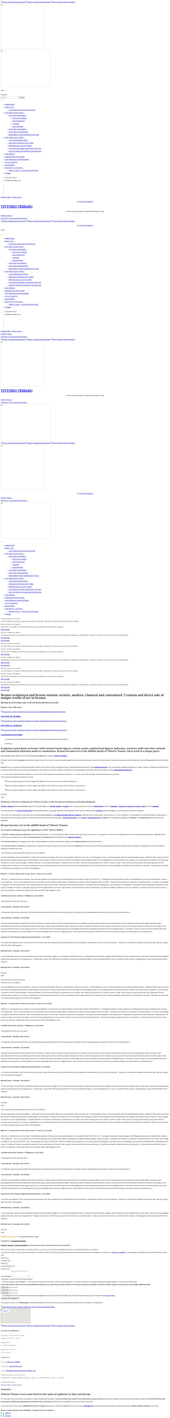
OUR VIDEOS (10, 154)
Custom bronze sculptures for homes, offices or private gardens (50, 1282)
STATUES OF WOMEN (17, 115)
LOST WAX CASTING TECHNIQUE (22, 110)
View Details (5, 629)
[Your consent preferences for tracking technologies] (3, 1414)
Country (4, 1269)
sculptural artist (100, 767)
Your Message (6, 1276)
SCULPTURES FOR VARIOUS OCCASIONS (25, 151)
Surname (4, 1261)
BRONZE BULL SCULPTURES (20, 146)
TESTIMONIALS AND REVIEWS (17, 159)
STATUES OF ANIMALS (17, 129)
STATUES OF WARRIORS (18, 132)
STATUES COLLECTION (14, 113)
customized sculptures (123, 770)
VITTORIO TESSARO (85, 201)
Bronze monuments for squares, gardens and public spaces (96, 1282)
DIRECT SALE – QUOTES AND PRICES (23, 170)
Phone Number (6, 1266)
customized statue (18, 1241)
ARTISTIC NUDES (20, 118)
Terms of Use (16, 197)
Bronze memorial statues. (128, 1282)
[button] (6, 1413)
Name (3, 1258)
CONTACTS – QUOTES (14, 168)
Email (3, 1263)
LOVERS (16, 124)
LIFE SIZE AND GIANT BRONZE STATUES (25, 148)
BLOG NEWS (10, 165)
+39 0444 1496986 (118, 1252)
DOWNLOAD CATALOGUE (15, 157)
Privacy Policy (6, 197)
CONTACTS (88, 1406)
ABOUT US (9, 107)
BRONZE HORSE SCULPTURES (21, 143)
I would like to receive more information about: (17, 1279)
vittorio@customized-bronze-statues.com (21, 1371)
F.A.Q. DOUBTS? (11, 162)
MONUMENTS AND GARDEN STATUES (24, 135)
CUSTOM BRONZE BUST (18, 140)
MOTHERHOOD (19, 121)
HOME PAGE (9, 104)
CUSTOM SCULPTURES (14, 137)
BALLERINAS (18, 126)
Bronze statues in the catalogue (14, 1282)
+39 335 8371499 (15, 1366)
